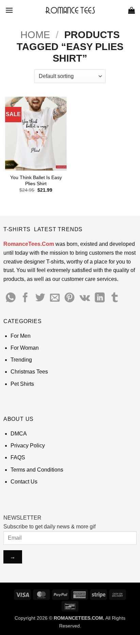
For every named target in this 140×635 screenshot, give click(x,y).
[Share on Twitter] (40, 298)
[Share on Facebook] (25, 298)
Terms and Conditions (37, 470)
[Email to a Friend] (55, 298)
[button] (9, 10)
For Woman (25, 348)
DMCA (19, 433)
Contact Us (24, 482)
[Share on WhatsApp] (11, 298)
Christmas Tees (29, 372)
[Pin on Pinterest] (69, 298)
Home (35, 34)
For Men (21, 336)
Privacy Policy (28, 445)
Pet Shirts (22, 384)
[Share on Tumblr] (115, 298)
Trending (21, 360)
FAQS (18, 457)
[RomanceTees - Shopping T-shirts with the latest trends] (70, 10)
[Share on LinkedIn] (100, 298)
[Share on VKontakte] (85, 298)
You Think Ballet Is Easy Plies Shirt (36, 180)
